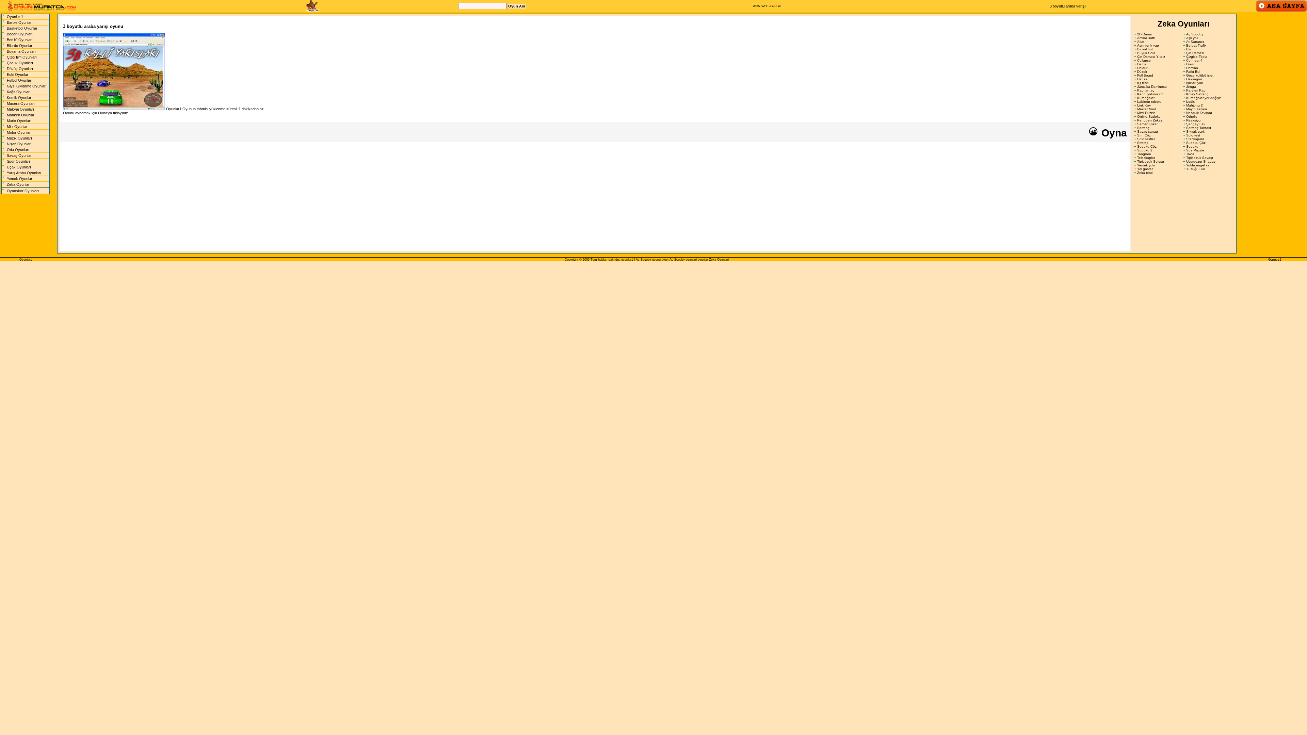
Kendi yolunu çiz (1150, 94)
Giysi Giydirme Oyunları (27, 86)
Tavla (1190, 154)
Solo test (1193, 135)
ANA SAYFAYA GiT (767, 6)
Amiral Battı (1146, 38)
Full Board (1145, 75)
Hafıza (1142, 79)
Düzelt (1142, 72)
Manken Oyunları (21, 115)
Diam (1190, 64)
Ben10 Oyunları (20, 40)
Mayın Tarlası (1196, 109)
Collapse (1144, 60)
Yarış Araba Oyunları (24, 173)
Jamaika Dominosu (1152, 86)
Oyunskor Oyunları (23, 191)
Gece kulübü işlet (1199, 75)
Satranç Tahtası (1198, 128)
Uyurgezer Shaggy (1200, 161)
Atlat (1140, 42)
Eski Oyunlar (17, 74)
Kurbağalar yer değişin (1204, 98)
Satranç (1143, 128)
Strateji (1142, 143)
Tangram (1144, 154)
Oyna (1113, 132)
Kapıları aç (1145, 90)
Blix (1189, 49)
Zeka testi (1144, 173)
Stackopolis (1195, 139)
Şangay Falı (1195, 124)
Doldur (1142, 68)
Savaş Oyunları (20, 155)
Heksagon (1194, 79)
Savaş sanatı (1147, 131)
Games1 (1274, 259)
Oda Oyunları (18, 150)
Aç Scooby (1194, 34)
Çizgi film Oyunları (22, 57)
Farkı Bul (1193, 72)
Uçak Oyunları (19, 167)
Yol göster (1145, 169)
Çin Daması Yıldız (1151, 57)
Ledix (1190, 101)
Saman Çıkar (1147, 124)
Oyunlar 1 (15, 17)
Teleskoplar (1146, 158)
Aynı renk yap (1148, 45)
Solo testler (1146, 139)
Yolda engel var (1198, 165)
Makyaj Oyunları (20, 109)
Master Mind (1146, 109)
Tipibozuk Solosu (1150, 161)
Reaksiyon (1194, 120)
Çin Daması (1195, 53)
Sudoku (1192, 146)
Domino (1192, 68)
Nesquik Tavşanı (1199, 113)
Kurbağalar (1146, 98)
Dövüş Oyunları (20, 69)
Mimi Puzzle (1146, 113)
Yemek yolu (1146, 165)
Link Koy (1144, 105)
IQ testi (1142, 83)
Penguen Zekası (1150, 120)
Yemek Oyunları (20, 179)
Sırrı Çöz (1144, 135)
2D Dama (1144, 34)
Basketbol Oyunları (22, 28)
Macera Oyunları (21, 103)
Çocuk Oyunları (20, 63)
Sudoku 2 (1144, 150)
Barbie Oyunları (20, 22)
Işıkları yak (1194, 83)
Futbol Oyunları (19, 80)
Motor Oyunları (19, 132)
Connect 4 (1194, 60)
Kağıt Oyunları (19, 92)
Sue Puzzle (1195, 150)
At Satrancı (1195, 42)
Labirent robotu (1149, 101)
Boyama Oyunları (21, 51)
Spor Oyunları (18, 161)
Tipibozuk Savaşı (1199, 158)
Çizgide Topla (1196, 57)
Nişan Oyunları (19, 144)
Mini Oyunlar (17, 127)
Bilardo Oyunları (20, 46)
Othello (1191, 116)
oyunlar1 (627, 259)
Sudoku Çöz (1196, 143)
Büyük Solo (1146, 53)
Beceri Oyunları (20, 34)
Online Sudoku (1149, 116)
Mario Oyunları (19, 121)
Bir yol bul (1144, 49)
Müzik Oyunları (19, 138)
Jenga (1191, 86)
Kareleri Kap (1196, 90)
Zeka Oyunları (19, 184)
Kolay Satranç (1197, 94)
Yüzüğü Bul (1195, 169)
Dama (1141, 64)
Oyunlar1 (25, 259)
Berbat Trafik (1196, 45)
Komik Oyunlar (19, 98)
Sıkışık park (1195, 131)
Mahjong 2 (1194, 105)
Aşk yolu (1192, 38)
